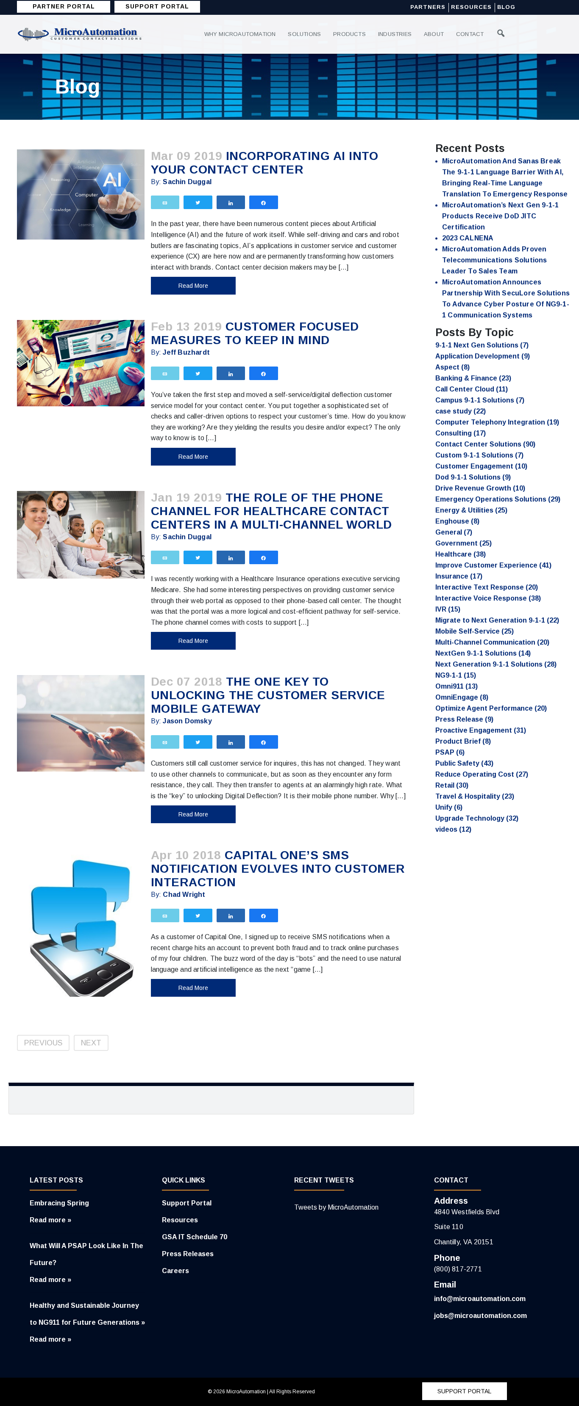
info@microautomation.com (480, 1298)
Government (463, 543)
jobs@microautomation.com (480, 1315)
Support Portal (187, 1203)
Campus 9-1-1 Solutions (479, 400)
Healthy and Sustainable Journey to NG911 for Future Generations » (87, 1314)
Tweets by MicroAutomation (336, 1207)
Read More (193, 285)
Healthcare (460, 554)
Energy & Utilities (471, 510)
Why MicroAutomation (240, 34)
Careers (175, 1270)
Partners (427, 7)
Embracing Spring (59, 1203)
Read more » (50, 1220)
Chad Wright (184, 894)
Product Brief (463, 741)
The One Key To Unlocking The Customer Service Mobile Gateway (268, 695)
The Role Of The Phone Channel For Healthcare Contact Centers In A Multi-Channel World (271, 511)
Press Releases (188, 1253)
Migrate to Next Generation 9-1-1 (497, 620)
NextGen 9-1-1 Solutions (483, 653)
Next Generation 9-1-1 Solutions (496, 664)
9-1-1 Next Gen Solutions (482, 345)
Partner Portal (64, 6)
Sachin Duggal (187, 181)
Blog (506, 7)
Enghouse (457, 521)
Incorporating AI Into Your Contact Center (265, 162)
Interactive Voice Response (488, 598)
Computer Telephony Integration (497, 422)
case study (460, 411)
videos (453, 829)
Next (91, 1043)
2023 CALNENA (467, 238)
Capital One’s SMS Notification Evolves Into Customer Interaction (278, 869)
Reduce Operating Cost (481, 774)
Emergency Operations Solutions (497, 499)
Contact (470, 34)
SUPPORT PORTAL (157, 6)
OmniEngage (461, 697)
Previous (43, 1043)
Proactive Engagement (480, 730)
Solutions (304, 34)
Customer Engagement (481, 466)
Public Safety (464, 763)
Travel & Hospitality (474, 796)
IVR (447, 609)
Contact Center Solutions (485, 444)
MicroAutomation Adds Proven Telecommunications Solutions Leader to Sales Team (494, 260)
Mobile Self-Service (474, 631)
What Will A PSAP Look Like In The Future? (86, 1254)
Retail (451, 785)
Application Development (482, 356)
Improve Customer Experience (493, 565)
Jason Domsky (187, 721)
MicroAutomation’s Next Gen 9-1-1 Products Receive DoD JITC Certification (500, 216)
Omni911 (456, 686)
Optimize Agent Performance (491, 708)
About (434, 34)
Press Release (464, 719)
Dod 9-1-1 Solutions (473, 477)
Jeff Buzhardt (186, 352)
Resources (471, 7)
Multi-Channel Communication (492, 642)
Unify (448, 807)
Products (349, 34)
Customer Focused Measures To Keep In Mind (255, 333)
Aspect (452, 367)
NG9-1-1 (455, 675)
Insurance (458, 576)
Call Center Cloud (471, 389)
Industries (395, 34)
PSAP (450, 752)
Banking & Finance (473, 378)
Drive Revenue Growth (480, 488)
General (453, 532)
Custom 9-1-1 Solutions (479, 455)
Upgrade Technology (476, 818)
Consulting (460, 433)
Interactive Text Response (486, 587)
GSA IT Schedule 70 (194, 1237)
